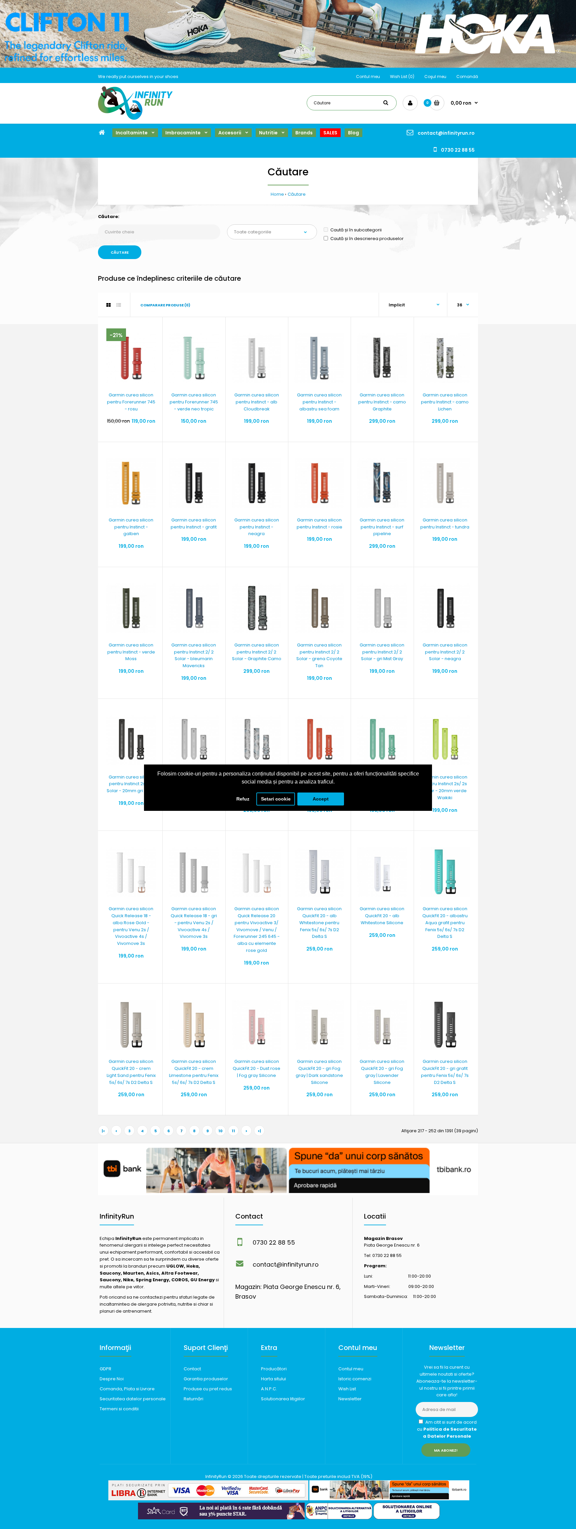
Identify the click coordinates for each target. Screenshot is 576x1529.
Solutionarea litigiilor (283, 1399)
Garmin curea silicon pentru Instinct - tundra (444, 523)
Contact (192, 1369)
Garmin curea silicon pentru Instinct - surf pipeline (382, 527)
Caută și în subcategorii (356, 230)
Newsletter (350, 1399)
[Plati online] (208, 1499)
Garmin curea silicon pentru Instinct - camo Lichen (445, 402)
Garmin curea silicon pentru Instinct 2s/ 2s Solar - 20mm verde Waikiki (445, 787)
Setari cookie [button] (276, 799)
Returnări (193, 1399)
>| (259, 1131)
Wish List (347, 1389)
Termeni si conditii (119, 1409)
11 (233, 1131)
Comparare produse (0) (165, 305)
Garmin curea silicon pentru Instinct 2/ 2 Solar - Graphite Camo (256, 652)
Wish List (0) (402, 76)
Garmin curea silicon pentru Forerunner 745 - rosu (131, 402)
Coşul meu (435, 76)
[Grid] (108, 305)
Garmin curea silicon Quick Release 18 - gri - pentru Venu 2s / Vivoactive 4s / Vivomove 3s (194, 923)
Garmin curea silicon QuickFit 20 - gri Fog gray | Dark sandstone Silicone (319, 1071)
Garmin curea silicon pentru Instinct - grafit (194, 523)
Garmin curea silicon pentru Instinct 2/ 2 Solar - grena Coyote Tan (319, 655)
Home (277, 194)
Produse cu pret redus (208, 1389)
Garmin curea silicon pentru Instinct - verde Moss (131, 652)
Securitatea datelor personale (133, 1399)
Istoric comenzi (354, 1379)
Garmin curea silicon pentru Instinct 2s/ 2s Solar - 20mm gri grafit (131, 784)
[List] (118, 305)
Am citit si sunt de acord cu (447, 1429)
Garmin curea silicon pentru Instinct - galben (131, 527)
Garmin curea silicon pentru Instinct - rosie (319, 523)
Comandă (467, 76)
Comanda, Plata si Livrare (127, 1389)
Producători (274, 1369)
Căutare (297, 194)
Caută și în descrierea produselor (367, 238)
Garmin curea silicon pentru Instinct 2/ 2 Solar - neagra (445, 652)
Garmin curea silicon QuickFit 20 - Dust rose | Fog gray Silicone (256, 1068)
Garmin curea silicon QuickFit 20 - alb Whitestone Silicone (382, 916)
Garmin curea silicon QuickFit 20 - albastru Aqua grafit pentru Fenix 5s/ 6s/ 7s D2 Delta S (445, 923)
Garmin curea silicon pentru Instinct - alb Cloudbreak (256, 402)
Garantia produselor (206, 1379)
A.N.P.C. (269, 1389)
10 (220, 1131)
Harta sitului (273, 1379)
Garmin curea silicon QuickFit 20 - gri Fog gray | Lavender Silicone (382, 1071)
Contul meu (368, 76)
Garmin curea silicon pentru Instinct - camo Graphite (382, 402)
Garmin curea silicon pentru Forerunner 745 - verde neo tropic (194, 402)
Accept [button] (321, 799)
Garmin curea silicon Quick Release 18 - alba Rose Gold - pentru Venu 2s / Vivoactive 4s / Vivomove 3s (131, 926)
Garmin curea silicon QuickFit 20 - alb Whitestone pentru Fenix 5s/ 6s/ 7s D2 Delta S (319, 923)
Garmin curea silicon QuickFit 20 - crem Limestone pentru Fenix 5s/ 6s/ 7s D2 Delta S (193, 1071)
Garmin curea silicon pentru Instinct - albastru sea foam (319, 402)
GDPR (105, 1369)
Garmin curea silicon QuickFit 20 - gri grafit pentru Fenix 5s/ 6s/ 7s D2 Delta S (445, 1071)
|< (103, 1131)
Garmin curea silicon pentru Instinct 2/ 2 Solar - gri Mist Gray (382, 652)
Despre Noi (112, 1379)
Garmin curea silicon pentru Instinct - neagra (256, 527)
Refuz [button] (242, 799)
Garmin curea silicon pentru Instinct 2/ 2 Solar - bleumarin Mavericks (193, 655)
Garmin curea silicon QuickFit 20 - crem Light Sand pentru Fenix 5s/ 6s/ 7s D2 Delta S (131, 1071)
